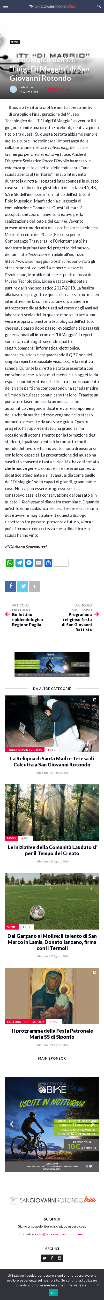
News (15, 42)
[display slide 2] (90, 1166)
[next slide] (92, 1124)
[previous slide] (11, 1124)
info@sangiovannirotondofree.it (61, 1234)
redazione (26, 87)
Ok (53, 1293)
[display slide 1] (87, 1166)
